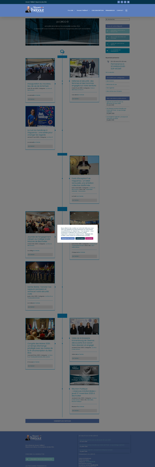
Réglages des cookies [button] (68, 238)
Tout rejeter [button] (89, 238)
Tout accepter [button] (80, 238)
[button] (126, 10)
